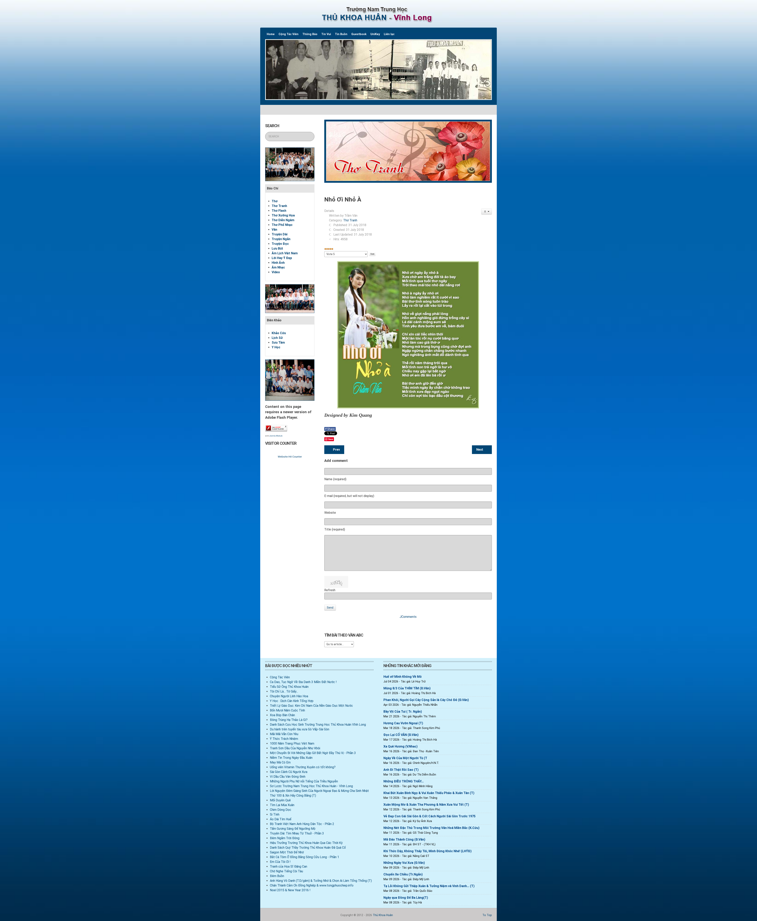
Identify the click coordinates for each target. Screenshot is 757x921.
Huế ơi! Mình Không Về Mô (402, 677)
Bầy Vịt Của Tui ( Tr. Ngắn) (402, 711)
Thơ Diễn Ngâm (283, 220)
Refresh (329, 590)
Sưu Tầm (278, 342)
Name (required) (335, 479)
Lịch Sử (277, 338)
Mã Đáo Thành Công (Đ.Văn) (404, 839)
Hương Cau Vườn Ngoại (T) (403, 723)
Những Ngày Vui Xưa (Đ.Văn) (404, 863)
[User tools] (486, 211)
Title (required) (334, 529)
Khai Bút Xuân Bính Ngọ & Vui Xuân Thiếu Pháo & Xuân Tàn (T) (428, 793)
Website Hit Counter (290, 456)
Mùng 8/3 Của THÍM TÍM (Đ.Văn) (407, 688)
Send (330, 607)
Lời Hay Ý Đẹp (282, 258)
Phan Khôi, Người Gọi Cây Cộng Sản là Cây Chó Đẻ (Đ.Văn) (426, 700)
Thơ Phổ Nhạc (282, 225)
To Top (487, 915)
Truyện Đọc (280, 244)
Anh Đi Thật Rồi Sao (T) (401, 770)
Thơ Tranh (279, 206)
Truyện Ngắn (281, 239)
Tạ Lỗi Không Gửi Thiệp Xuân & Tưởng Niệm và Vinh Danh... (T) (429, 886)
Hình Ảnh (278, 263)
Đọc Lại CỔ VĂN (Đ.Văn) (401, 735)
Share (330, 429)
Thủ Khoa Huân (383, 915)
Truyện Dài (279, 234)
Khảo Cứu (279, 333)
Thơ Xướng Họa (283, 215)
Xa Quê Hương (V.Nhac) (400, 746)
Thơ (275, 201)
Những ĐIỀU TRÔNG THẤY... (403, 781)
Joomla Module (275, 436)
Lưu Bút (277, 248)
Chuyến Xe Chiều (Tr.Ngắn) (403, 874)
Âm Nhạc (278, 267)
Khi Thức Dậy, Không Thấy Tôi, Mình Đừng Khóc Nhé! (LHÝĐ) (427, 851)
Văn (274, 229)
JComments (408, 617)
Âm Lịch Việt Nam (285, 253)
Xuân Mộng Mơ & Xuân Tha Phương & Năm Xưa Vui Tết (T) (426, 804)
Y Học (276, 347)
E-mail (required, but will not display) (349, 496)
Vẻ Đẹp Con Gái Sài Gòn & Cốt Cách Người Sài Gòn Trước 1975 (429, 816)
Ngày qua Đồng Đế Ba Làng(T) (405, 898)
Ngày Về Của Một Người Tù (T (405, 758)
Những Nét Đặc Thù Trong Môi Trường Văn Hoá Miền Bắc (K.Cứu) (431, 828)
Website (330, 513)
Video (276, 272)
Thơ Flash (279, 211)
